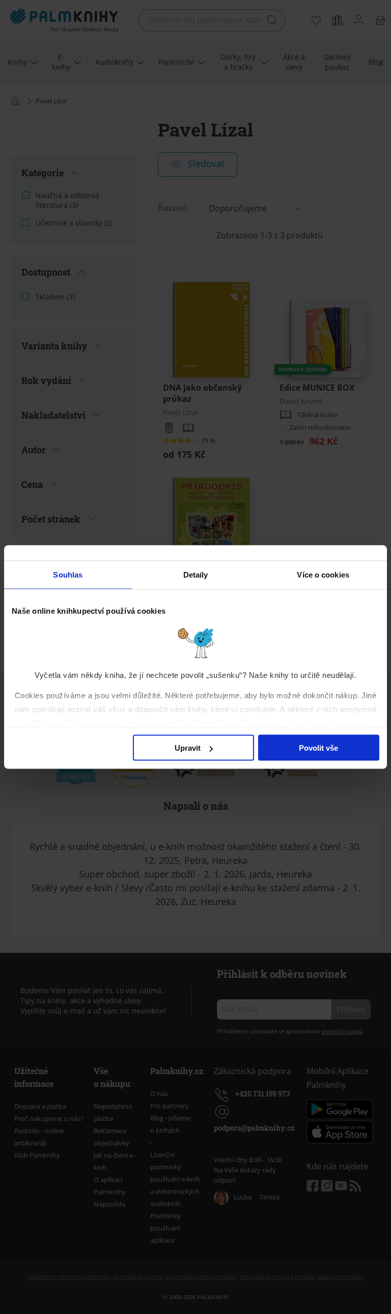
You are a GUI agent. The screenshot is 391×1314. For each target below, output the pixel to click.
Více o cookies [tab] (323, 574)
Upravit (188, 748)
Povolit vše (318, 748)
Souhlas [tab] (67, 574)
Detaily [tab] (195, 574)
